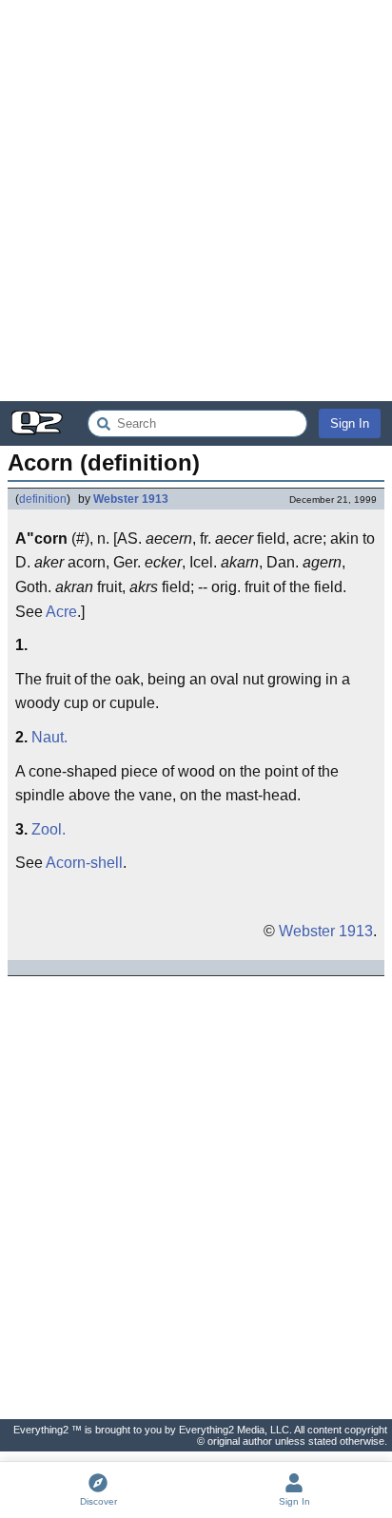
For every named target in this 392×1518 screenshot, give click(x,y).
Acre (61, 612)
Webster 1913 (130, 499)
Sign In (349, 423)
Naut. (49, 737)
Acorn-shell (84, 863)
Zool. (48, 829)
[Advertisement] (196, 200)
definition (43, 499)
